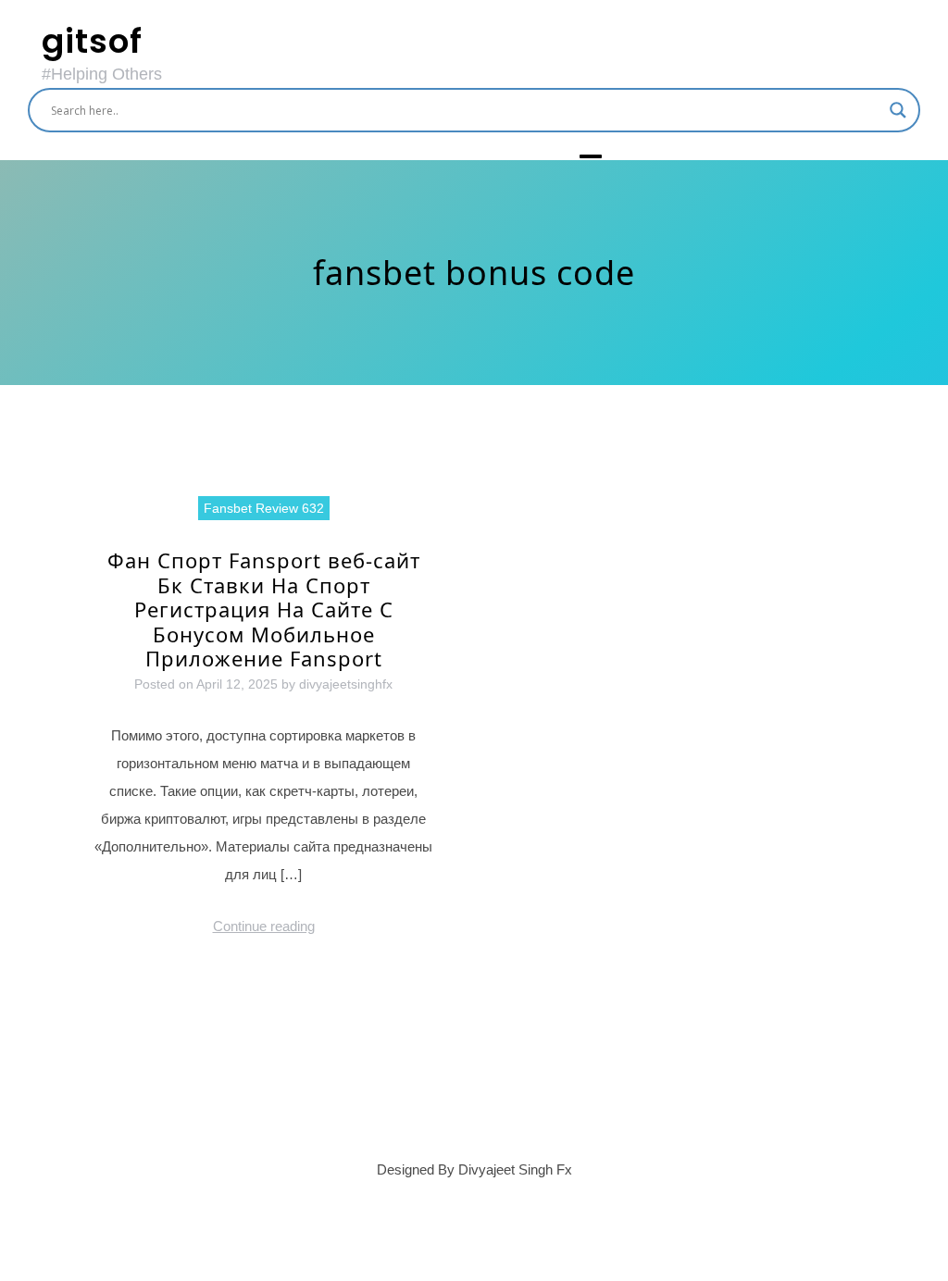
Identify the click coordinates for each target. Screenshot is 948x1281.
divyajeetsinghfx (346, 684)
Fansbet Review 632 (264, 508)
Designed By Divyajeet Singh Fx (474, 1169)
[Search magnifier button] (898, 110)
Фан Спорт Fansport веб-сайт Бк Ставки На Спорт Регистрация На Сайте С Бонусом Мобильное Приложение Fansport (263, 609)
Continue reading (264, 926)
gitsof (92, 41)
